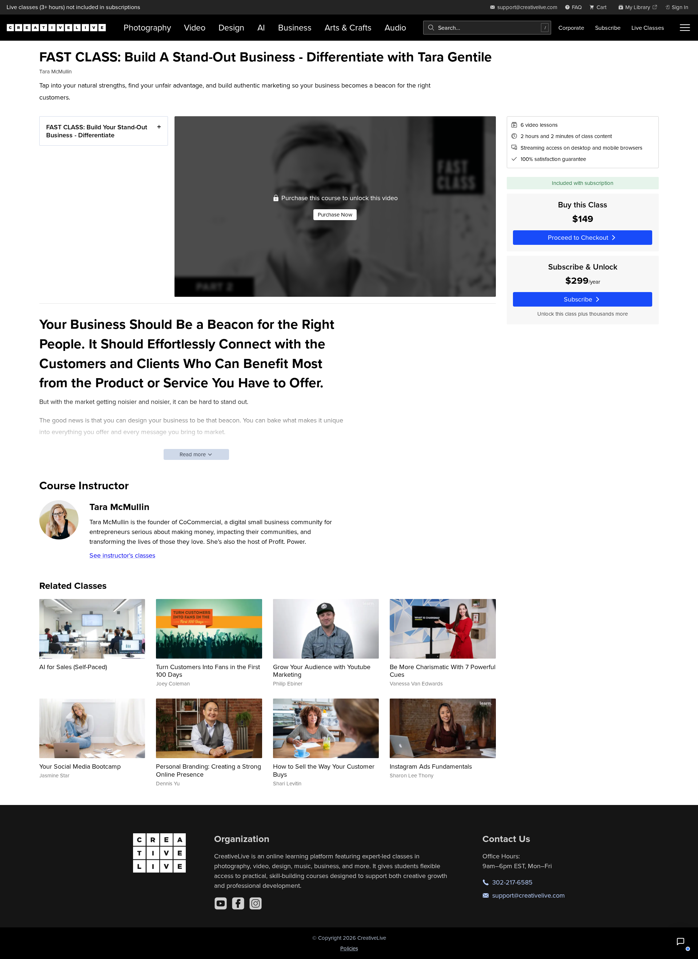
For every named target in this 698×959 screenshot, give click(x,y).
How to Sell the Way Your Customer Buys (323, 770)
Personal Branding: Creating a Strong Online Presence (208, 770)
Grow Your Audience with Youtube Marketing (321, 670)
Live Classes (647, 28)
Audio (395, 27)
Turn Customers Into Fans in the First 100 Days (208, 670)
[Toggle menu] (684, 27)
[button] (680, 941)
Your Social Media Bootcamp (80, 766)
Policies (349, 948)
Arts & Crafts (348, 27)
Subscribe (608, 28)
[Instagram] (255, 903)
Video (194, 27)
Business (295, 27)
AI (261, 27)
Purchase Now (335, 214)
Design (231, 27)
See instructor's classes (122, 555)
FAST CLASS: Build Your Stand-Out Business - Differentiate (96, 130)
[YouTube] (220, 903)
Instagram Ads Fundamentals (431, 766)
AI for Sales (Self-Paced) (73, 666)
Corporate (571, 28)
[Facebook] (238, 903)
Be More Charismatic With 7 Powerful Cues (443, 670)
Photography (147, 27)
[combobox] (487, 27)
